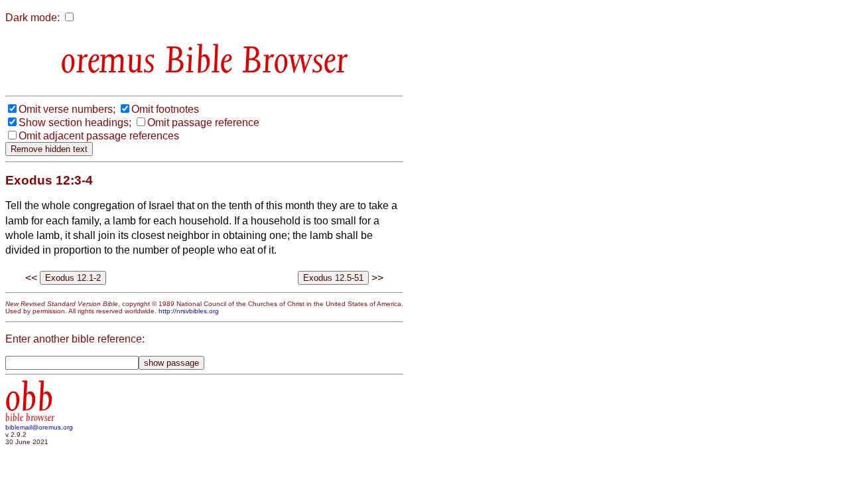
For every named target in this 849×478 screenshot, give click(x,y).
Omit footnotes (165, 109)
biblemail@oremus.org (39, 427)
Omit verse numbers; (67, 109)
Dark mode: (32, 17)
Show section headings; (75, 122)
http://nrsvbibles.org (189, 311)
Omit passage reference (203, 122)
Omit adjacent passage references (99, 135)
